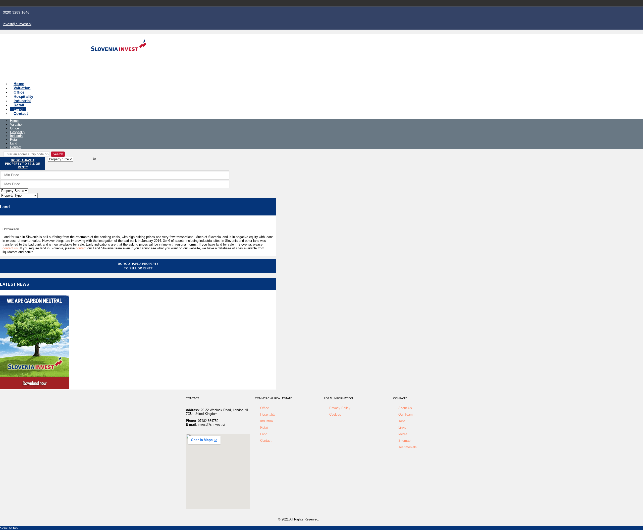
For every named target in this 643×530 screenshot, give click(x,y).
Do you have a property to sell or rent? (22, 163)
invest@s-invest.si (17, 24)
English (439, 3)
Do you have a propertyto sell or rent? (138, 265)
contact (81, 248)
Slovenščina (432, 3)
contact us (10, 248)
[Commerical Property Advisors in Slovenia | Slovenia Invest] (118, 57)
